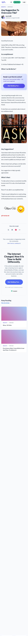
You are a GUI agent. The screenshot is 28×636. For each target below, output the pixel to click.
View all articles (6, 303)
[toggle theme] (11, 2)
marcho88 (8, 16)
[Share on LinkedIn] (12, 229)
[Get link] (19, 229)
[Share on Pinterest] (15, 229)
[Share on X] (8, 229)
